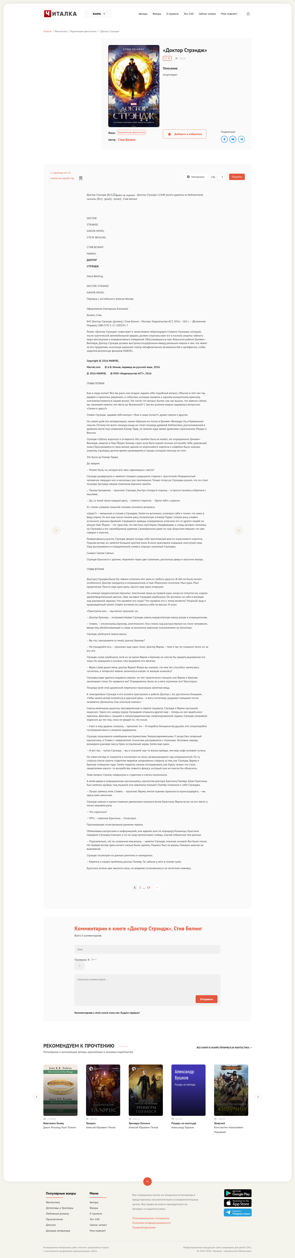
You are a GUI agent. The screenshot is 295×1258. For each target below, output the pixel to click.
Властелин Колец (53, 1123)
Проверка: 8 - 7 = (85, 959)
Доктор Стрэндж (109, 31)
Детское (51, 1225)
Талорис (91, 1123)
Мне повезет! (229, 13)
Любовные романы (57, 1213)
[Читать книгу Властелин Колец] (60, 1090)
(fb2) (99, 199)
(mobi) (117, 199)
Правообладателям (144, 1227)
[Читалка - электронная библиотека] (60, 13)
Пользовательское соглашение (150, 1218)
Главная (47, 31)
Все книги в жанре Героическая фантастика (223, 1047)
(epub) (108, 199)
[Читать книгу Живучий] (231, 1090)
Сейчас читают (207, 13)
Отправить (206, 999)
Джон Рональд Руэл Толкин (59, 1127)
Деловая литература (58, 1230)
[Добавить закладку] (81, 178)
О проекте (172, 13)
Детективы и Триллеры (59, 1208)
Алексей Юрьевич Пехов (100, 1127)
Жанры (157, 13)
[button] (248, 13)
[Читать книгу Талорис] (103, 1090)
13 (148, 887)
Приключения (54, 1219)
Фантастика (61, 31)
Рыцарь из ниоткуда (183, 1123)
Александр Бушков (182, 1127)
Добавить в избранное (188, 134)
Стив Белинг (127, 139)
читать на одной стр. (62, 178)
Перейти (237, 176)
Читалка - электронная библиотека (231, 1251)
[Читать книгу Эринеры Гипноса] (146, 1090)
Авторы (143, 13)
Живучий (219, 1123)
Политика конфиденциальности (151, 1222)
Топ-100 (189, 13)
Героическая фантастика (83, 31)
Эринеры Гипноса (139, 1123)
